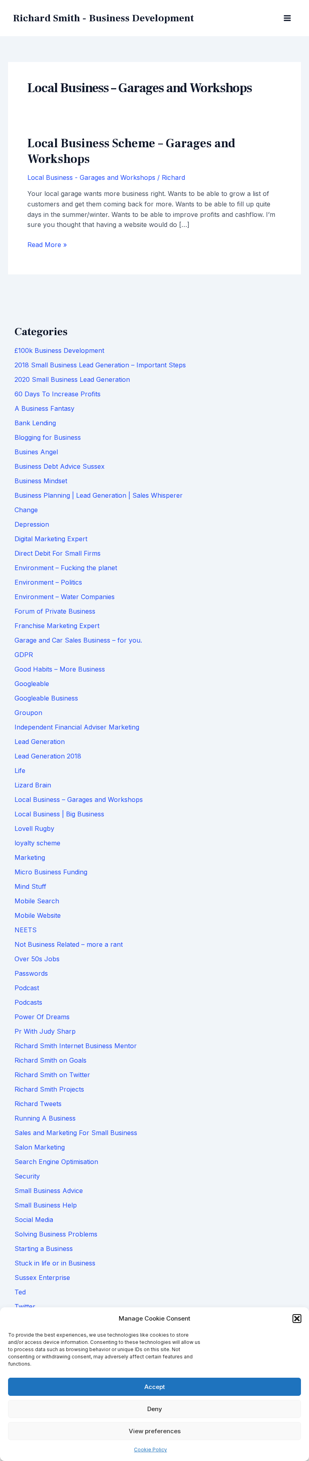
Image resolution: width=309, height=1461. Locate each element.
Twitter (24, 1306)
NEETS (25, 930)
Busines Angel (36, 452)
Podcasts (28, 1002)
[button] (297, 1319)
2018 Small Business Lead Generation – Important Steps (100, 365)
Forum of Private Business (54, 611)
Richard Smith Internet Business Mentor (75, 1046)
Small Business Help (45, 1205)
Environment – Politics (48, 582)
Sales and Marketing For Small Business (75, 1133)
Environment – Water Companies (64, 597)
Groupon (28, 713)
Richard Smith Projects (49, 1089)
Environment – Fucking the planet (65, 568)
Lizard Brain (32, 785)
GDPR (23, 655)
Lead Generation (39, 742)
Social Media (33, 1220)
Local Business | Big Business (59, 814)
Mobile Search (36, 901)
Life (19, 771)
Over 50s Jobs (37, 959)
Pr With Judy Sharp (45, 1031)
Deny (154, 1409)
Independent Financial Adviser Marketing (76, 727)
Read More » (47, 245)
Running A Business (45, 1118)
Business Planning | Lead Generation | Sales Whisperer (98, 495)
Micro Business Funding (50, 872)
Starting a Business (43, 1249)
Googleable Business (46, 698)
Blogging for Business (47, 437)
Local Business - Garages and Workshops (91, 177)
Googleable (31, 684)
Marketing (29, 857)
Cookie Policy (150, 1450)
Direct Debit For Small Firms (57, 553)
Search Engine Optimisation (56, 1162)
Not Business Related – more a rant (68, 944)
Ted (20, 1292)
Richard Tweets (38, 1104)
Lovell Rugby (34, 828)
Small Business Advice (48, 1191)
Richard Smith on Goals (50, 1060)
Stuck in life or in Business (54, 1263)
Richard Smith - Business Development (103, 18)
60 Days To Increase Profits (57, 394)
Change (26, 510)
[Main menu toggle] (287, 18)
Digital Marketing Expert (50, 539)
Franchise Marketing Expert (56, 626)
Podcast (26, 988)
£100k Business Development (59, 350)
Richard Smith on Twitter (52, 1075)
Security (27, 1176)
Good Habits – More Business (59, 669)
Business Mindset (40, 481)
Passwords (31, 973)
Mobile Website (37, 915)
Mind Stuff (30, 886)
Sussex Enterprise (42, 1277)
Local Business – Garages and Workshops (78, 799)
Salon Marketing (39, 1147)
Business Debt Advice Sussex (59, 466)
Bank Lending (35, 423)
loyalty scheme (37, 843)
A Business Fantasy (44, 408)
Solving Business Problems (55, 1234)
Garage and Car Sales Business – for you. (78, 640)
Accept (154, 1387)
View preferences (155, 1431)
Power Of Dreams (42, 1017)
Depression (31, 524)
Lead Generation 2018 (47, 756)
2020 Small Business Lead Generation (72, 379)
